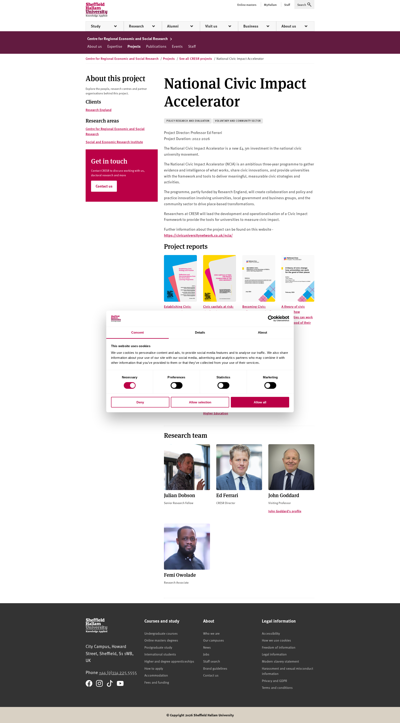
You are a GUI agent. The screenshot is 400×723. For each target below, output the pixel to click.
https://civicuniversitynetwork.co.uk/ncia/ (198, 235)
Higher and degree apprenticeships (169, 661)
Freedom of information (278, 647)
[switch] (176, 385)
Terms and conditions (277, 687)
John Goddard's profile (284, 511)
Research (136, 26)
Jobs (206, 654)
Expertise (114, 46)
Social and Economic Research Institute (114, 141)
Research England (98, 109)
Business (250, 26)
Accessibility (271, 633)
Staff (192, 46)
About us (288, 26)
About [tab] (262, 332)
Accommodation (156, 675)
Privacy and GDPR (274, 680)
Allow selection (200, 402)
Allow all (260, 402)
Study (95, 26)
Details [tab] (200, 332)
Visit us (211, 26)
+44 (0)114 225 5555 (118, 672)
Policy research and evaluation (188, 121)
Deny (140, 402)
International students (160, 654)
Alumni (173, 26)
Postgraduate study (158, 647)
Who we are (211, 633)
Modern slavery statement (280, 661)
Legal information (274, 654)
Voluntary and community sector (238, 121)
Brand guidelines (215, 668)
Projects (134, 46)
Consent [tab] (137, 332)
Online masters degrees (161, 640)
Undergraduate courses (161, 633)
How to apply (153, 668)
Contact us (104, 186)
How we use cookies (276, 640)
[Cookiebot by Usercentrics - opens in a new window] (271, 318)
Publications (156, 46)
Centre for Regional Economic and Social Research (128, 38)
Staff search (211, 661)
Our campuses (213, 640)
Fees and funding (156, 682)
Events (177, 46)
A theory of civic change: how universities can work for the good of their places (297, 317)
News (207, 647)
